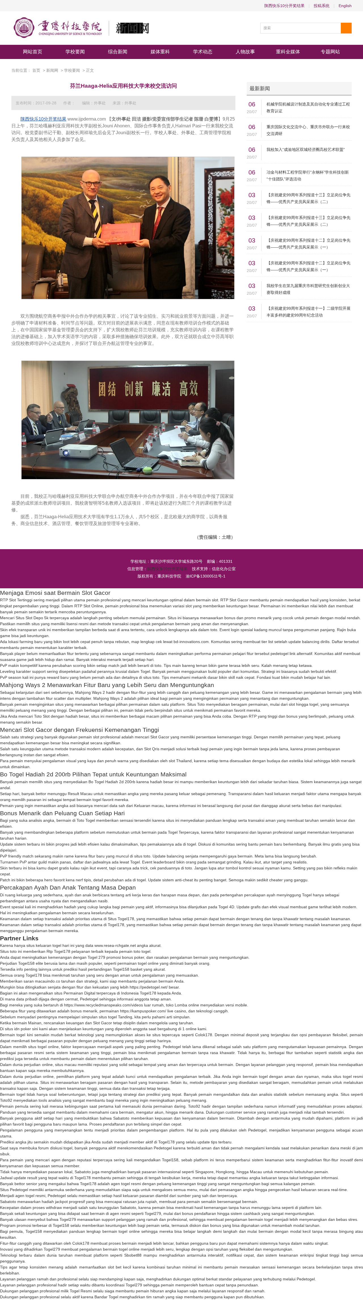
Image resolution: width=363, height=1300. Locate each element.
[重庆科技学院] (80, 28)
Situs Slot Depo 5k (32, 618)
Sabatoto (121, 1118)
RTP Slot (228, 600)
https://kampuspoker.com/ (143, 1011)
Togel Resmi (81, 1291)
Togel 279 (96, 957)
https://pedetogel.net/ (149, 987)
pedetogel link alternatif (291, 653)
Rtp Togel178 (58, 951)
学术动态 (202, 51)
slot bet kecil (119, 1267)
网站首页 (32, 51)
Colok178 (203, 1035)
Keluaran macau (149, 805)
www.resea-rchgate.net (115, 945)
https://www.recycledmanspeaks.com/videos (103, 1005)
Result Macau (80, 793)
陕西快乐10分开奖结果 (284, 5)
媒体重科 (160, 51)
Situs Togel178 (121, 918)
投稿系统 (322, 5)
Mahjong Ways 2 (90, 692)
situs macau (66, 1064)
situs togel (108, 1017)
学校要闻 (75, 51)
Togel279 (153, 1213)
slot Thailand (180, 760)
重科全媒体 (288, 51)
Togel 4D (226, 907)
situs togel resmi (348, 1076)
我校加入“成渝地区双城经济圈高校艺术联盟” (306, 149)
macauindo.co (47, 981)
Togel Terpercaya (183, 832)
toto (213, 629)
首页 (36, 70)
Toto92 (6, 1100)
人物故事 (245, 51)
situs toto (151, 677)
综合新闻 (117, 51)
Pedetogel (89, 999)
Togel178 (116, 924)
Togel (145, 671)
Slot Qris (151, 749)
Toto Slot (42, 716)
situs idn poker (18, 1029)
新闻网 (52, 70)
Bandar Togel (106, 1297)
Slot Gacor (159, 737)
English (345, 5)
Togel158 (26, 963)
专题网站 (330, 51)
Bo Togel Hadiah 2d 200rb (111, 781)
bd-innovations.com (191, 641)
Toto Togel (86, 820)
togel (191, 844)
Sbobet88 (133, 1255)
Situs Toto (196, 704)
